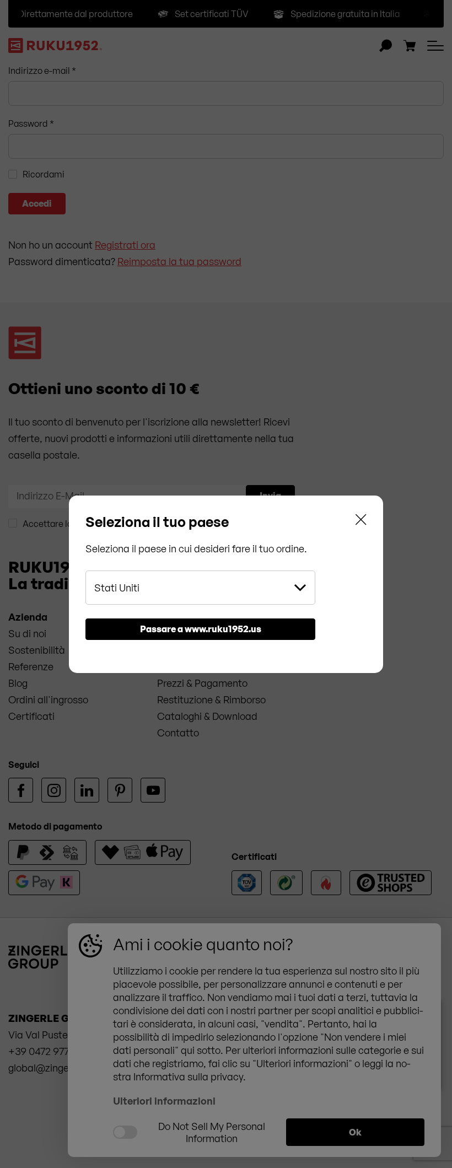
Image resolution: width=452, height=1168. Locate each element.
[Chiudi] (361, 521)
